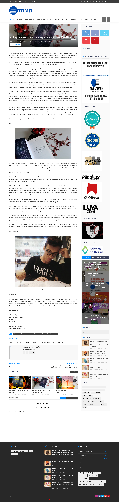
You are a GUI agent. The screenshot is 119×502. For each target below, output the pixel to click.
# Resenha (49, 334)
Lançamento (23, 451)
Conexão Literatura (86, 451)
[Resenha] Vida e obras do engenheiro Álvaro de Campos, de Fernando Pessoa (99, 374)
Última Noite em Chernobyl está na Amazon (19, 391)
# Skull (55, 334)
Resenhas (20, 19)
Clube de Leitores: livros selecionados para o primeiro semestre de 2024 (94, 286)
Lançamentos (29, 19)
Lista (101, 401)
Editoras (50, 19)
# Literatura (23, 334)
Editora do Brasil (98, 390)
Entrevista (86, 392)
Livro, (50, 41)
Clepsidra (97, 472)
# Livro (42, 334)
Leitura (35, 377)
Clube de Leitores (90, 19)
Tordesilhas (99, 484)
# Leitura (16, 334)
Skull (84, 407)
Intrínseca (95, 401)
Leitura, (30, 41)
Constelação (87, 390)
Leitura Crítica (76, 19)
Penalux (90, 404)
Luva (84, 404)
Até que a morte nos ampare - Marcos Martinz (41, 391)
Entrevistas (41, 19)
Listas (67, 19)
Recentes (95, 257)
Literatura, (35, 41)
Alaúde (81, 472)
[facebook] (84, 1)
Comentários (104, 258)
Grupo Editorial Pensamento (92, 398)
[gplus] (90, 1)
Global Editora (87, 395)
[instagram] (81, 1)
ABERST (85, 387)
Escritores (59, 19)
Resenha (103, 404)
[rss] (102, 1)
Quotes (97, 404)
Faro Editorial (96, 392)
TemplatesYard (56, 500)
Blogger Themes (73, 500)
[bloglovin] (96, 1)
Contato (33, 1)
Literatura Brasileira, (43, 41)
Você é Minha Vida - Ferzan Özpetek (64, 391)
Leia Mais (74, 372)
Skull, (59, 41)
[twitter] (87, 1)
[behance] (105, 1)
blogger (63, 398)
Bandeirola (101, 387)
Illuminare (86, 401)
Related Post (14, 372)
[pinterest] (93, 1)
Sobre (26, 1)
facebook (74, 398)
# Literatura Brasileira (33, 334)
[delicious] (108, 1)
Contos (12, 377)
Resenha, (54, 41)
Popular (87, 257)
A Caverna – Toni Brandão (93, 294)
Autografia (92, 387)
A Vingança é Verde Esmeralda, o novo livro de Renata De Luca (94, 317)
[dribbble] (99, 1)
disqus (69, 398)
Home (20, 1)
